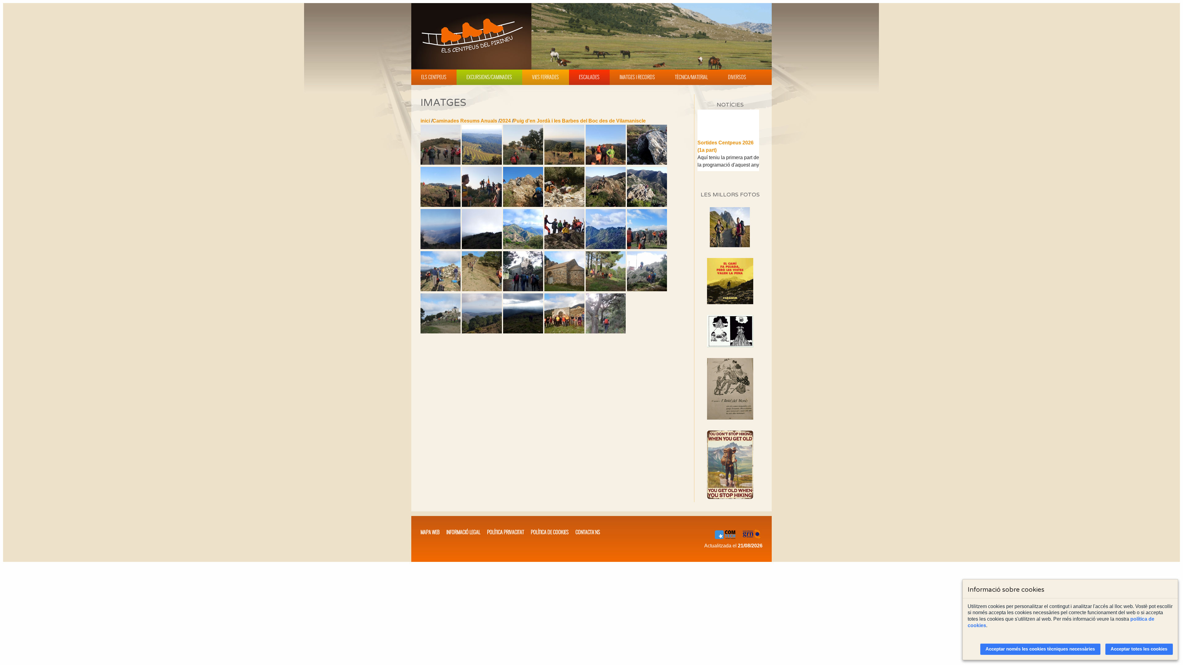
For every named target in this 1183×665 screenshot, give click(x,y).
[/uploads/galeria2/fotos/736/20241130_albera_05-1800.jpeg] (523, 163)
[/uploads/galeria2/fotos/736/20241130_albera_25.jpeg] (482, 205)
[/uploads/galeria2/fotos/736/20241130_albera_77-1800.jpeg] (482, 289)
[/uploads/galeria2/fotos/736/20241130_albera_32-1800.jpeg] (564, 205)
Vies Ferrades (545, 77)
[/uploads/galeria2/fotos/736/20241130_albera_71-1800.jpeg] (647, 247)
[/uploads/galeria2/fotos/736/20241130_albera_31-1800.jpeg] (523, 205)
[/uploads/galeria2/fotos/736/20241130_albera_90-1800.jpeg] (441, 331)
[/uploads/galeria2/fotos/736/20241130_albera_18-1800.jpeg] (647, 163)
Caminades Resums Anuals (465, 120)
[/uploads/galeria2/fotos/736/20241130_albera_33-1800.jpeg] (606, 205)
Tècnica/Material (691, 77)
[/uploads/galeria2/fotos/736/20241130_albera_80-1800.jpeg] (523, 289)
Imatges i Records (637, 77)
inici (425, 120)
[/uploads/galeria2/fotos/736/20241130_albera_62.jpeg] (564, 247)
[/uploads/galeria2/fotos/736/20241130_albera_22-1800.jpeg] (441, 205)
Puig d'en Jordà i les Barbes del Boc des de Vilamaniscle (579, 120)
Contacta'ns (587, 532)
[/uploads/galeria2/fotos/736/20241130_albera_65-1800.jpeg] (606, 247)
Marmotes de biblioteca (724, 168)
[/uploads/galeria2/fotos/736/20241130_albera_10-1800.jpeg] (606, 163)
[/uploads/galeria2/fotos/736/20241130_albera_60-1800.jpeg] (523, 247)
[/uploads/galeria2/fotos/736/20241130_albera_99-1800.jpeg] (606, 331)
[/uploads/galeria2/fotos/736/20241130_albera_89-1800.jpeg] (647, 289)
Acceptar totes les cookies (1139, 649)
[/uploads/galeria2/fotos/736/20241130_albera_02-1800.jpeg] (482, 163)
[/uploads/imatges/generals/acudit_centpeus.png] (730, 331)
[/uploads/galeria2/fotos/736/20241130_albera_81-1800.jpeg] (564, 289)
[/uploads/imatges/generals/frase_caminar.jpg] (730, 464)
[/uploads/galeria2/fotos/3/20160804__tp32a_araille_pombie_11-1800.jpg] (730, 245)
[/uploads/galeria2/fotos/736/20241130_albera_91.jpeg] (482, 331)
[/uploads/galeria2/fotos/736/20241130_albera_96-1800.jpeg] (564, 331)
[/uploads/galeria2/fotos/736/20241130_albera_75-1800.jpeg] (441, 289)
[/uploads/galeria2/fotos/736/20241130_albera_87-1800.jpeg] (606, 289)
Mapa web (430, 532)
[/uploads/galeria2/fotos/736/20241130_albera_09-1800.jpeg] (564, 163)
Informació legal (463, 532)
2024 (505, 120)
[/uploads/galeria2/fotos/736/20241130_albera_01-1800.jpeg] (441, 163)
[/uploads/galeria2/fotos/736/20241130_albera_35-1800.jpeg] (647, 205)
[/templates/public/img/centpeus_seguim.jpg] (730, 281)
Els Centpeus (433, 77)
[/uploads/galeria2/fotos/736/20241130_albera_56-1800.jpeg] (482, 247)
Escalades (589, 77)
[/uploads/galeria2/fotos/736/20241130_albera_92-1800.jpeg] (523, 331)
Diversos (737, 77)
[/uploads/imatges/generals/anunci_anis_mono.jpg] (730, 389)
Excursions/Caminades (489, 77)
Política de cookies (550, 532)
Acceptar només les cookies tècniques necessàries (1040, 649)
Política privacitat (505, 532)
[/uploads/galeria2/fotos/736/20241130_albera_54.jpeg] (441, 247)
